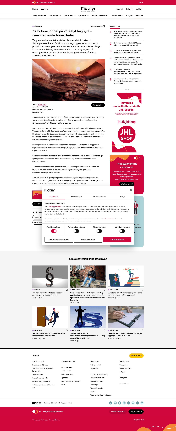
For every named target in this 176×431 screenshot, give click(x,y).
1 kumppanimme (55, 206)
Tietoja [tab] (122, 197)
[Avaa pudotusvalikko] (45, 16)
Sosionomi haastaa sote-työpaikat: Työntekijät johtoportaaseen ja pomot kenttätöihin (127, 81)
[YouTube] (115, 403)
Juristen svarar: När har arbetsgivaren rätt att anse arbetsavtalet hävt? (49, 334)
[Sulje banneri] (131, 190)
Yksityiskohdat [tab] (76, 197)
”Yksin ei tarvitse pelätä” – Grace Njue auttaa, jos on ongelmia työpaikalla (127, 51)
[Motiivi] (88, 9)
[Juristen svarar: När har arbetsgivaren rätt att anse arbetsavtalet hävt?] (50, 317)
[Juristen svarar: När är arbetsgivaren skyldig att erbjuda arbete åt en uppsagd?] (126, 276)
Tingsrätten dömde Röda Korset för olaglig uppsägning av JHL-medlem (125, 334)
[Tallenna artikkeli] (67, 290)
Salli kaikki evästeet (117, 239)
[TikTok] (110, 403)
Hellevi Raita (42, 104)
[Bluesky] (133, 403)
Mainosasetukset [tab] (99, 197)
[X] (137, 403)
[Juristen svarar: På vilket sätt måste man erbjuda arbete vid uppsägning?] (50, 276)
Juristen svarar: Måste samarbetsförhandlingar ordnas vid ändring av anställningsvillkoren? (87, 335)
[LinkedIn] (142, 403)
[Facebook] (119, 403)
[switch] (76, 231)
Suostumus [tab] (54, 197)
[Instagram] (124, 403)
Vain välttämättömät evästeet (59, 239)
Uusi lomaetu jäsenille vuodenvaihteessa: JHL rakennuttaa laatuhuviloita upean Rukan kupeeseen (128, 71)
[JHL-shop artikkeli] (126, 122)
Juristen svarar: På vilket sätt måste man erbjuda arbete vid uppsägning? (48, 294)
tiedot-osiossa (108, 219)
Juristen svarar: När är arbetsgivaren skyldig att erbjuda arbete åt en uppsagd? (126, 294)
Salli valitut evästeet (88, 239)
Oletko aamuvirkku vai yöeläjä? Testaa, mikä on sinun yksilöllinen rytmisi (127, 44)
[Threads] (128, 403)
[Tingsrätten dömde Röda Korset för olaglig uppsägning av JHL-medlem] (126, 317)
